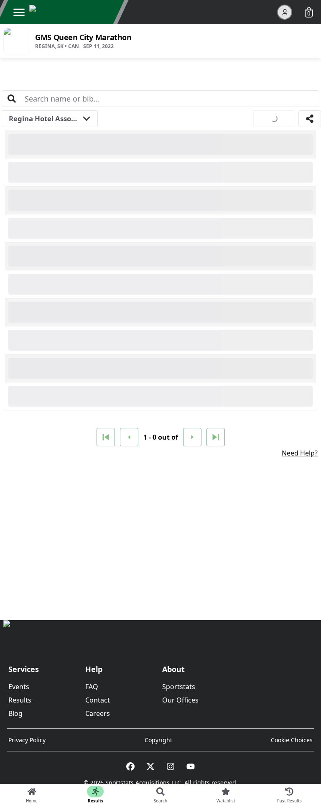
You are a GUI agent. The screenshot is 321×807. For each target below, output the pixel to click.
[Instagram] (170, 766)
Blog (15, 713)
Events (18, 686)
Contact (97, 700)
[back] (129, 437)
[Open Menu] (18, 12)
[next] (192, 437)
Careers (97, 713)
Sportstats (178, 686)
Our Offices (180, 700)
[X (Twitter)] (150, 766)
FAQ (91, 686)
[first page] (106, 437)
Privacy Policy (27, 740)
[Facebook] (130, 766)
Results (19, 700)
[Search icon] (11, 99)
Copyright (158, 740)
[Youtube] (190, 766)
